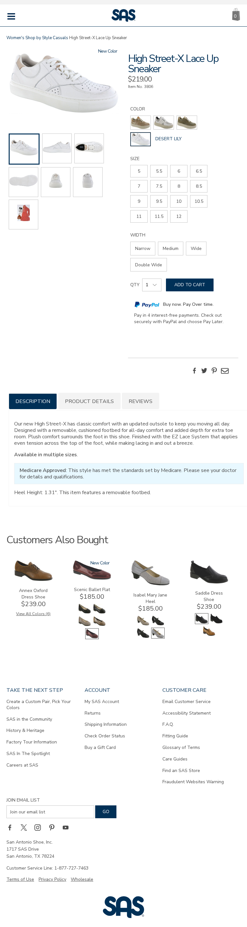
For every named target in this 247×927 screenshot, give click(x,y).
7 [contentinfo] (139, 186)
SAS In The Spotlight (28, 754)
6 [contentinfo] (179, 171)
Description (32, 401)
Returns (93, 713)
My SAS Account (102, 702)
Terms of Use (20, 879)
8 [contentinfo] (179, 186)
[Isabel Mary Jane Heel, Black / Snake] (143, 637)
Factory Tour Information (31, 742)
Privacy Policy (52, 879)
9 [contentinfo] (139, 201)
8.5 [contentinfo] (199, 186)
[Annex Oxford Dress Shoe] (33, 580)
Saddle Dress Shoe (209, 596)
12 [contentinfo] (178, 216)
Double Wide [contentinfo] (148, 265)
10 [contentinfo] (178, 201)
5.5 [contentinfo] (159, 171)
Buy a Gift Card (100, 747)
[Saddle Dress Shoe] (209, 582)
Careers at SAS (22, 765)
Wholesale (82, 879)
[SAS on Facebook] (11, 827)
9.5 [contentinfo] (159, 201)
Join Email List (23, 800)
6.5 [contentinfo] (199, 171)
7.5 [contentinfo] (159, 186)
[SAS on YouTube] (67, 827)
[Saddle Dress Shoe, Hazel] (209, 635)
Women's (15, 38)
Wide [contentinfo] (196, 248)
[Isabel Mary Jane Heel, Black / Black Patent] (158, 625)
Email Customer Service (186, 702)
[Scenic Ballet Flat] (92, 579)
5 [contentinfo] (139, 171)
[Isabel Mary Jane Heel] (150, 584)
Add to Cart (189, 285)
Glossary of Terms (181, 747)
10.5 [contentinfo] (199, 201)
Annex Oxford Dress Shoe (33, 594)
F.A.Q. (168, 724)
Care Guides (175, 759)
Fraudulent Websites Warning (193, 782)
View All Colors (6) (33, 613)
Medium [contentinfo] (170, 248)
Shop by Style (38, 38)
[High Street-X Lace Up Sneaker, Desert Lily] (64, 84)
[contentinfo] (140, 123)
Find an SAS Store (181, 771)
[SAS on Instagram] (39, 827)
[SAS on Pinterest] (54, 827)
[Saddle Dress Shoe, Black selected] (201, 623)
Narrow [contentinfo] (143, 248)
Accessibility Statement (186, 713)
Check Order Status (105, 736)
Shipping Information (106, 724)
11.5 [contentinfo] (159, 216)
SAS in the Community (29, 719)
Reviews (140, 401)
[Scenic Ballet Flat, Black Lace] (84, 613)
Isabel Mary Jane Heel (150, 598)
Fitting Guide (175, 736)
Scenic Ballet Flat (92, 590)
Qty (135, 285)
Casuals (60, 38)
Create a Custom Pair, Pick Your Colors (38, 705)
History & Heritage (25, 730)
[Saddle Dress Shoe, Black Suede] (216, 623)
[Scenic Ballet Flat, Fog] (84, 625)
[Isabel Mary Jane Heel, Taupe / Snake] (143, 625)
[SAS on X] (26, 827)
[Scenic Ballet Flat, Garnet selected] (92, 638)
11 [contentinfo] (139, 216)
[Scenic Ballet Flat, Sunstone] (99, 625)
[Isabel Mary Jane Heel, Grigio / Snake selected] (158, 637)
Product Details (89, 401)
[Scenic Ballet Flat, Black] (99, 613)
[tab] (33, 401)
